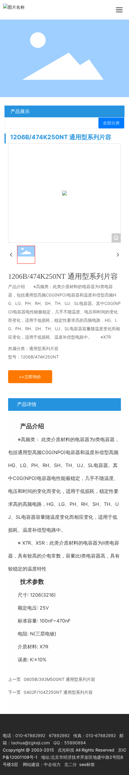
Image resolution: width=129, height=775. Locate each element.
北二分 (70, 764)
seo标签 (87, 764)
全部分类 (111, 123)
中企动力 (52, 764)
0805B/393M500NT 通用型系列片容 (59, 679)
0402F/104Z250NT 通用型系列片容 (58, 692)
